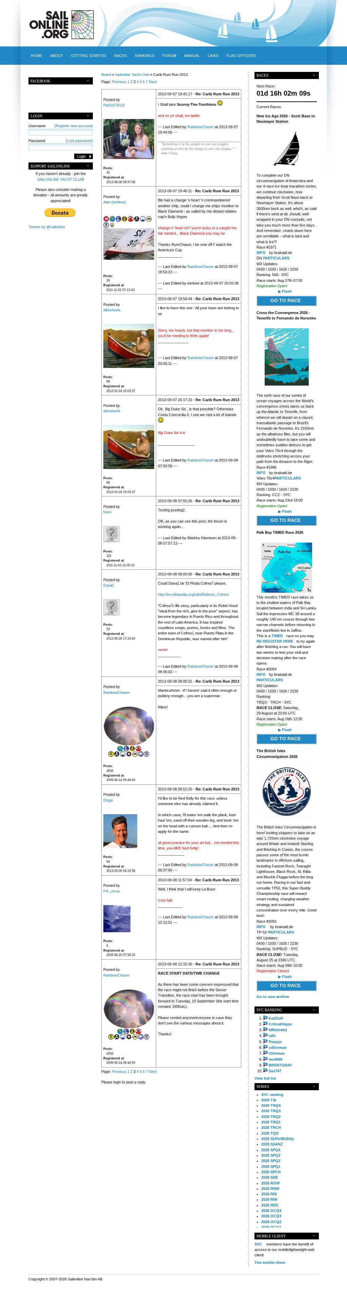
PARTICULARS (276, 258)
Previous (119, 82)
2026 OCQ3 (271, 1216)
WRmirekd (278, 1030)
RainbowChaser (200, 127)
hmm (107, 512)
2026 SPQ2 (270, 1161)
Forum (169, 56)
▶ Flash (285, 291)
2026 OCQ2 (271, 1222)
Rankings (144, 56)
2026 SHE (269, 1177)
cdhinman (278, 1047)
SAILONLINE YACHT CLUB (60, 179)
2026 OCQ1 (271, 1227)
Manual (192, 56)
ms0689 (275, 1059)
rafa (272, 1036)
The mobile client (269, 1262)
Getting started (88, 56)
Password (60, 141)
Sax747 (275, 1071)
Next (153, 82)
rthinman (277, 1053)
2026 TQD (270, 1133)
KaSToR (276, 1018)
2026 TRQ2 (271, 1117)
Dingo (108, 800)
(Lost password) (79, 141)
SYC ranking (272, 1095)
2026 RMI (269, 1199)
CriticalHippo (280, 1024)
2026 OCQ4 (271, 1211)
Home (36, 56)
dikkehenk (111, 310)
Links (213, 56)
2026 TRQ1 (271, 1122)
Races (120, 56)
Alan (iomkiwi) (114, 202)
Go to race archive (273, 997)
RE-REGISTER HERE (275, 641)
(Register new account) (73, 126)
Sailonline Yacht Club (132, 75)
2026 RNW (270, 1189)
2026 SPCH (271, 1172)
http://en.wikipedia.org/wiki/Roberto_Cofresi (193, 594)
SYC (258, 1244)
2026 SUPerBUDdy (277, 1139)
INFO (261, 253)
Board (106, 75)
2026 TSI (268, 1100)
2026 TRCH (271, 1127)
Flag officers (241, 56)
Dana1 (108, 585)
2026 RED (269, 1205)
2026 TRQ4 (271, 1105)
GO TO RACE (285, 300)
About (56, 56)
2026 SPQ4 (270, 1150)
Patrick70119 (114, 105)
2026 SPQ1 (270, 1166)
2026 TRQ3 (271, 1111)
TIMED (277, 636)
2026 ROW (270, 1183)
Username (60, 126)
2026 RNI (269, 1194)
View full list (265, 1078)
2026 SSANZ (272, 1144)
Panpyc (275, 1042)
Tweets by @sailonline (46, 227)
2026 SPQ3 (270, 1155)
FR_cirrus (111, 891)
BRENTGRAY (280, 1065)
